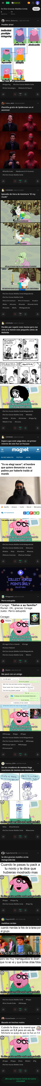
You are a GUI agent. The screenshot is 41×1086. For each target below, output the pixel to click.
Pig (35, 1061)
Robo (5, 304)
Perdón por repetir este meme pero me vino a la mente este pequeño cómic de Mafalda (19, 330)
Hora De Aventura (9, 301)
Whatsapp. (30, 741)
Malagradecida (25, 308)
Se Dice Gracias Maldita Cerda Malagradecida (18, 294)
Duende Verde (33, 304)
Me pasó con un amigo (11, 674)
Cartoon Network (9, 648)
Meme (29, 655)
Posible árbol (7, 24)
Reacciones (30, 830)
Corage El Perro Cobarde (12, 644)
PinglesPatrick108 (11, 853)
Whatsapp (7, 734)
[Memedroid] (7, 3)
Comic (14, 418)
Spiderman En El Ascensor (25, 171)
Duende (22, 304)
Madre (28, 1061)
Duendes (6, 308)
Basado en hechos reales (13, 1022)
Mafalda (29, 415)
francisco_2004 (10, 763)
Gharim (7, 670)
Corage (25, 644)
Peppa (6, 900)
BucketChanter (10, 1018)
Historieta (23, 418)
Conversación (8, 748)
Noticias (30, 551)
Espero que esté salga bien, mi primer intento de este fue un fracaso (18, 442)
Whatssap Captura (9, 745)
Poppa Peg (7, 84)
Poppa (24, 734)
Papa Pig (29, 904)
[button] (33, 3)
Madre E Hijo (8, 422)
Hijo (13, 551)
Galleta (6, 418)
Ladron (35, 301)
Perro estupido (8, 600)
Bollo (14, 308)
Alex (5, 827)
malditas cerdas (8, 923)
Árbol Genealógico (10, 88)
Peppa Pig (33, 418)
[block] (38, 20)
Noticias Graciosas (10, 555)
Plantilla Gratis (8, 171)
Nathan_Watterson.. (11, 21)
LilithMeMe (9, 190)
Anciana (13, 304)
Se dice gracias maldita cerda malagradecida (14, 858)
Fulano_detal (9, 103)
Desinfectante (14, 827)
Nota (20, 1061)
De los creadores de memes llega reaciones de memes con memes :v (17, 768)
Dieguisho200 (10, 919)
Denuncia (30, 548)
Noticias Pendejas (25, 555)
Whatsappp (23, 745)
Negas (16, 734)
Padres (6, 551)
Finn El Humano (24, 301)
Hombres (21, 551)
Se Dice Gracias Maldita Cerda (24, 84)
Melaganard (9, 596)
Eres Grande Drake (10, 1003)
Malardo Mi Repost (25, 88)
